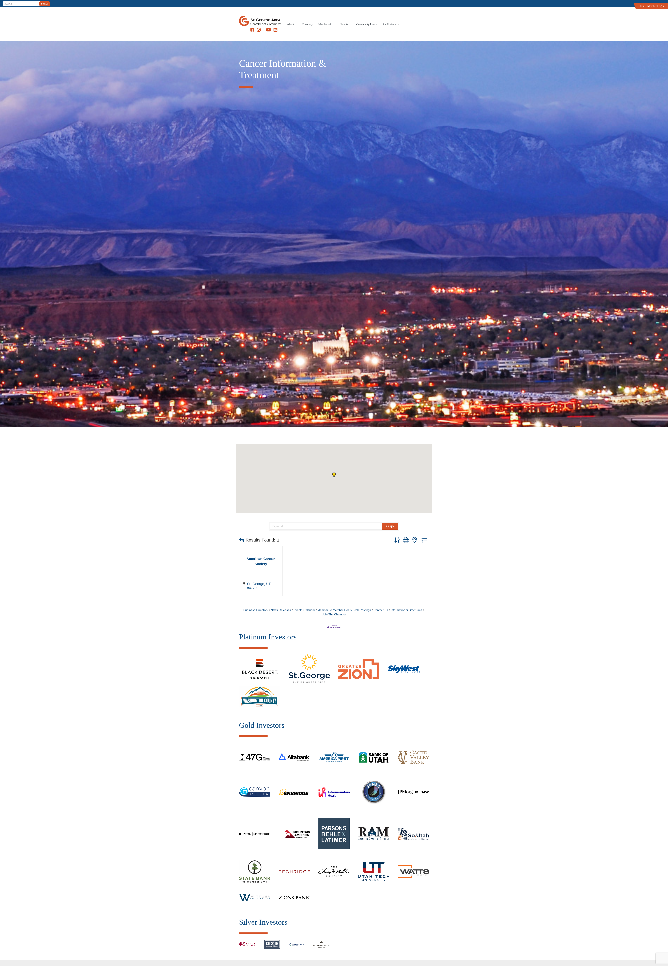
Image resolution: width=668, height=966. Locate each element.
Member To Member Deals (334, 610)
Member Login (655, 6)
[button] (334, 475)
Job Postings (362, 610)
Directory (307, 24)
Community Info (365, 24)
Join (642, 6)
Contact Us (380, 610)
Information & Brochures (406, 610)
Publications (390, 24)
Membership (325, 24)
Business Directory (255, 610)
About (291, 24)
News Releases (281, 610)
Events (344, 24)
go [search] (392, 526)
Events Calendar (304, 610)
